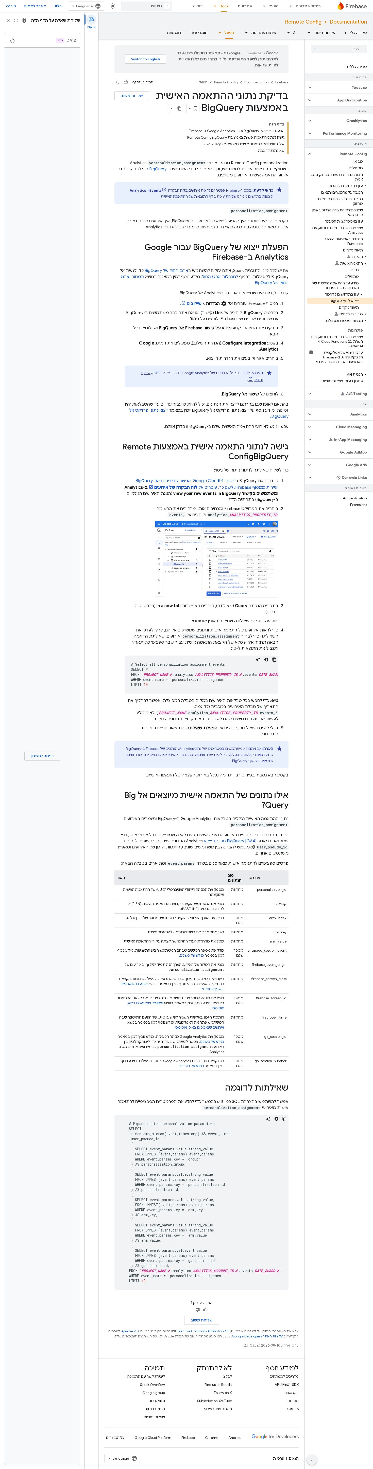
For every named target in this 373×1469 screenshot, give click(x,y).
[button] (343, 87)
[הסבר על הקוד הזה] (258, 660)
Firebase (282, 82)
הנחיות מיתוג (155, 1409)
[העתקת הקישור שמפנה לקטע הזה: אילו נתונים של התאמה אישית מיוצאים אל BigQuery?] (256, 806)
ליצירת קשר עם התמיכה (146, 1376)
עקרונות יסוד (324, 32)
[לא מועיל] (118, 82)
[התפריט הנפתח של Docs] (213, 6)
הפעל (274, 6)
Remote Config (303, 22)
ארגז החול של (166, 270)
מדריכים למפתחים (284, 1376)
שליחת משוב (132, 96)
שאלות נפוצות (154, 1417)
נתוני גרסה (157, 1401)
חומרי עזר (199, 32)
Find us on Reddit (218, 1384)
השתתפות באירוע (218, 1409)
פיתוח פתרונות (308, 6)
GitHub (293, 1409)
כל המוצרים (115, 1437)
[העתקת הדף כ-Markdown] (179, 108)
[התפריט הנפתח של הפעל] (263, 6)
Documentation (348, 22)
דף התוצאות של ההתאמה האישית (187, 196)
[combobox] (146, 6)
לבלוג (227, 1376)
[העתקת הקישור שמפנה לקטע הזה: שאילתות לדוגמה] (220, 1088)
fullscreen (16, 20)
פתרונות (245, 6)
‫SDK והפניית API (287, 1384)
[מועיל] (126, 82)
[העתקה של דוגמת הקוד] (274, 660)
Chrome (211, 1437)
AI (295, 32)
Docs (223, 6)
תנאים (294, 1458)
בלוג (58, 6)
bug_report (24, 20)
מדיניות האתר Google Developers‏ (257, 1336)
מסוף (214, 480)
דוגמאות (174, 32)
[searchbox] (339, 49)
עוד (200, 6)
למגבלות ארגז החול (220, 276)
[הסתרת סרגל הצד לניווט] (312, 1460)
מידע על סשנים (192, 955)
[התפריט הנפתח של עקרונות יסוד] (307, 33)
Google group (153, 1392)
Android (235, 1437)
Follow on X (223, 1392)
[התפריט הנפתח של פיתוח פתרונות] (289, 6)
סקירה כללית (356, 32)
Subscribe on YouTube (214, 1401)
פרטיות (278, 1458)
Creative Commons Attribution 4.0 (203, 1331)
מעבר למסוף (35, 6)
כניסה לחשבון (42, 756)
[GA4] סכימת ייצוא (230, 841)
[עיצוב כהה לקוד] (266, 660)
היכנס (11, 6)
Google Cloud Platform (152, 1437)
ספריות (293, 1401)
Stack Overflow (152, 1384)
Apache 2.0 (130, 1331)
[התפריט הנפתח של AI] (287, 33)
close (8, 20)
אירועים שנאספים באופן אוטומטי (199, 1027)
